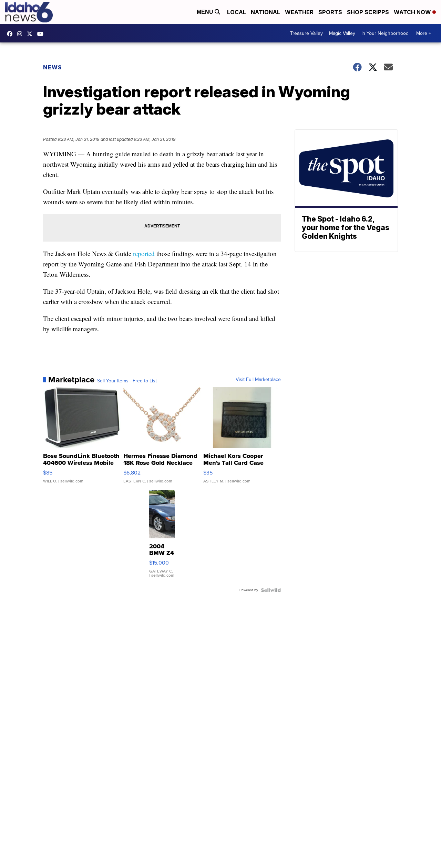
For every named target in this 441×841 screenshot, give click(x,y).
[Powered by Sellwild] (271, 590)
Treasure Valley (306, 33)
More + (423, 33)
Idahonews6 (11, 34)
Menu (206, 12)
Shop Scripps (368, 12)
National (265, 12)
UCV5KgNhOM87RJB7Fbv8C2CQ (42, 34)
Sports (330, 12)
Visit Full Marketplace (258, 379)
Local (236, 12)
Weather (299, 12)
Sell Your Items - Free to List (127, 381)
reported (144, 253)
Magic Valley (342, 33)
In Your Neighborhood (385, 33)
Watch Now (413, 12)
